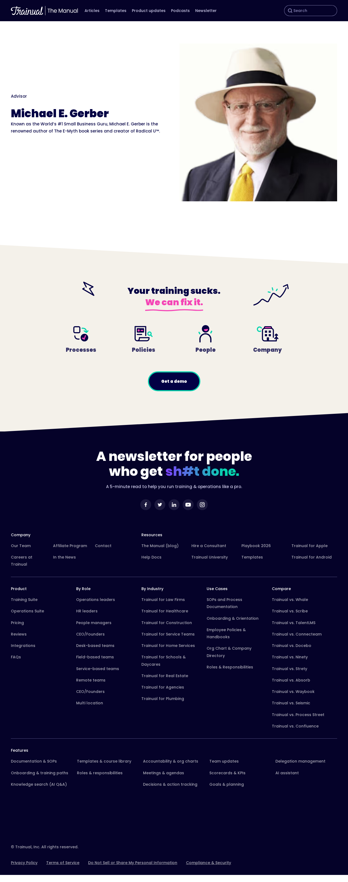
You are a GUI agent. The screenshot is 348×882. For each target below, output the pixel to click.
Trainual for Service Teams (168, 634)
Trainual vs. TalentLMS (293, 622)
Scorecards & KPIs (227, 773)
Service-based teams (97, 668)
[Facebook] (145, 504)
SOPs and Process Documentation (224, 603)
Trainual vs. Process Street (298, 714)
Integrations (23, 645)
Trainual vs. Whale (290, 599)
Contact (103, 545)
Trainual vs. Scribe (290, 611)
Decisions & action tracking (170, 784)
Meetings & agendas (163, 773)
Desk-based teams (95, 645)
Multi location (89, 703)
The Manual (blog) (160, 545)
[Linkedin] (174, 504)
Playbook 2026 (256, 545)
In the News (64, 557)
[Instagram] (202, 504)
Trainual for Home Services (168, 645)
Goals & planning (226, 784)
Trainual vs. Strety (289, 668)
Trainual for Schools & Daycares (163, 660)
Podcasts (180, 10)
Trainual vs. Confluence (295, 726)
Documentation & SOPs (34, 761)
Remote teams (90, 680)
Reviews (19, 634)
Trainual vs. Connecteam (297, 634)
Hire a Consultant (208, 545)
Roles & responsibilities (100, 773)
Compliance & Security (208, 862)
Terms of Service (62, 862)
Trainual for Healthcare (164, 611)
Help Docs (151, 557)
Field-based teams (95, 657)
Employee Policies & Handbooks (226, 633)
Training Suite (24, 599)
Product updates (149, 10)
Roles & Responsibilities (230, 667)
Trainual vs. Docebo (291, 645)
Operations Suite (27, 611)
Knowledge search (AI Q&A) (39, 784)
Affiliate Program (70, 545)
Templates (115, 10)
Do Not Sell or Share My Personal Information (132, 862)
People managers (93, 622)
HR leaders (87, 611)
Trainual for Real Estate (164, 676)
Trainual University (209, 557)
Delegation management (300, 761)
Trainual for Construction (166, 622)
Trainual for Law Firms (163, 599)
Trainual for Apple (309, 545)
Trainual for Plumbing (162, 698)
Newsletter (206, 10)
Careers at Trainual (21, 560)
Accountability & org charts (170, 761)
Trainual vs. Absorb (291, 680)
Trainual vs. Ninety (290, 657)
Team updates (224, 761)
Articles (92, 10)
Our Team (21, 545)
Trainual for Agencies (162, 687)
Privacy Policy (24, 862)
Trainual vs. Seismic (291, 703)
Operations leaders (95, 599)
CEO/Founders (90, 634)
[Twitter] (159, 504)
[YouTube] (188, 504)
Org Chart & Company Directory (229, 652)
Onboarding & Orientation (233, 618)
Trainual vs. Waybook (293, 691)
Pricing (17, 622)
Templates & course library (104, 761)
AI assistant (287, 773)
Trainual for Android (311, 557)
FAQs (16, 657)
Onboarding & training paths (39, 773)
